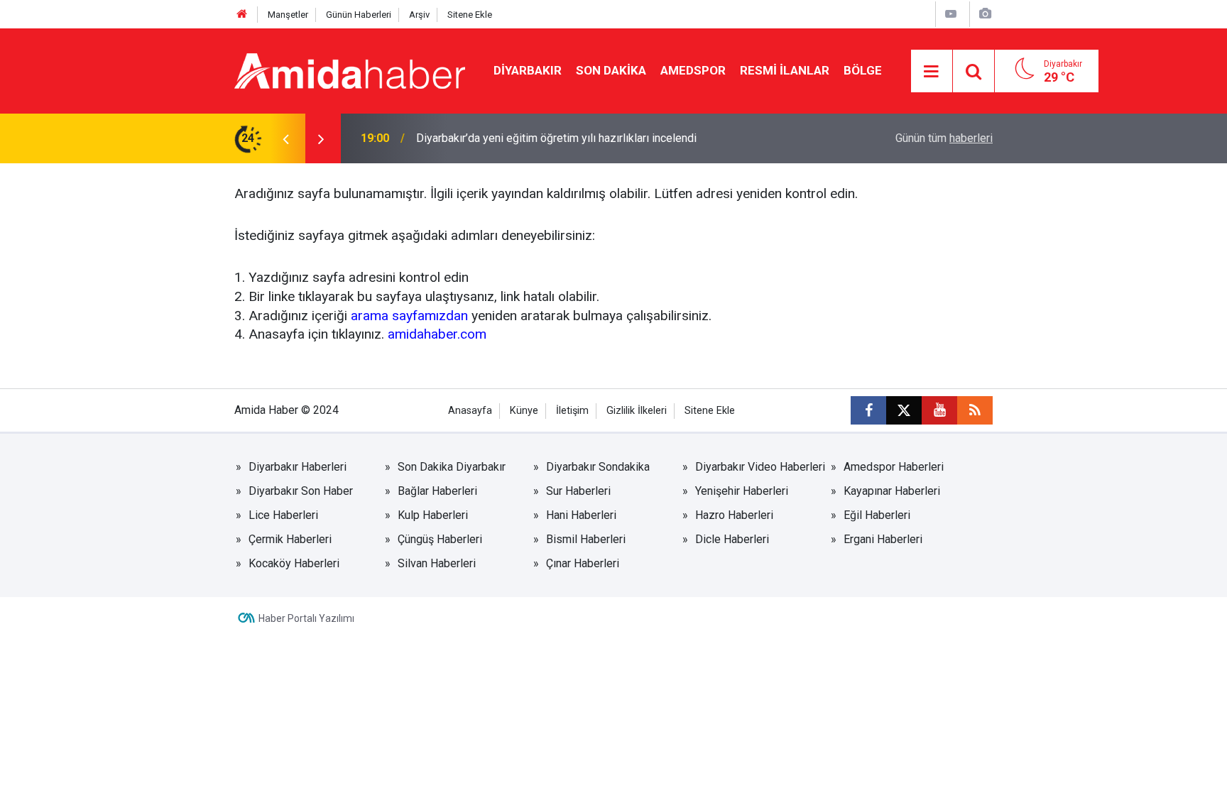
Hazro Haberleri (734, 515)
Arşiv (419, 14)
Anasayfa (470, 411)
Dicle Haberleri (732, 539)
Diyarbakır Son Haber (301, 491)
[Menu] (931, 71)
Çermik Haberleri (290, 539)
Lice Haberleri (283, 515)
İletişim (572, 411)
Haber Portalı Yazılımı (306, 618)
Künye (524, 411)
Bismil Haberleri (586, 539)
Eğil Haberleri (877, 515)
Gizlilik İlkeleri (636, 411)
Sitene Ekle (469, 14)
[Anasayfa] (242, 14)
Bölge (863, 70)
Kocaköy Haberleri (294, 563)
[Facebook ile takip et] (868, 410)
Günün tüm (944, 138)
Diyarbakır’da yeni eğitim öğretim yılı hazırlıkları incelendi (556, 138)
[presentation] (285, 138)
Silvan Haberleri (437, 563)
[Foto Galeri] (985, 14)
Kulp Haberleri (433, 515)
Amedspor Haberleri (894, 467)
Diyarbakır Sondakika (598, 467)
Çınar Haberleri (582, 563)
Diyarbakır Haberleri (298, 467)
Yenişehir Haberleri (741, 491)
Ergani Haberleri (883, 539)
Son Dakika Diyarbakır (452, 467)
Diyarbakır (527, 70)
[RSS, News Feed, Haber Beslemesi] (975, 410)
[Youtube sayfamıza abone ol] (939, 410)
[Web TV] (951, 14)
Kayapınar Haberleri (892, 491)
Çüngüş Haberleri (440, 539)
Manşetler (288, 14)
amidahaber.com (437, 334)
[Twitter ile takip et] (904, 410)
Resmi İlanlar (784, 70)
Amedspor (693, 70)
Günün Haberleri (358, 14)
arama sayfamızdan (409, 315)
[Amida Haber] (349, 70)
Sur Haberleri (578, 491)
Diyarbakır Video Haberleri (760, 467)
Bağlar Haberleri (437, 491)
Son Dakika (611, 70)
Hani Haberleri (581, 515)
